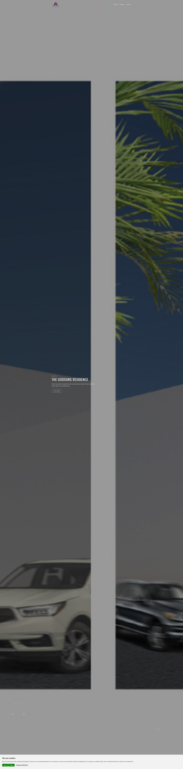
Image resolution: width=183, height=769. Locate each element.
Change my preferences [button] (22, 765)
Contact (128, 4)
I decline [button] (11, 765)
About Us (116, 4)
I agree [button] (5, 765)
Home (110, 4)
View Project (57, 390)
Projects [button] (122, 4)
